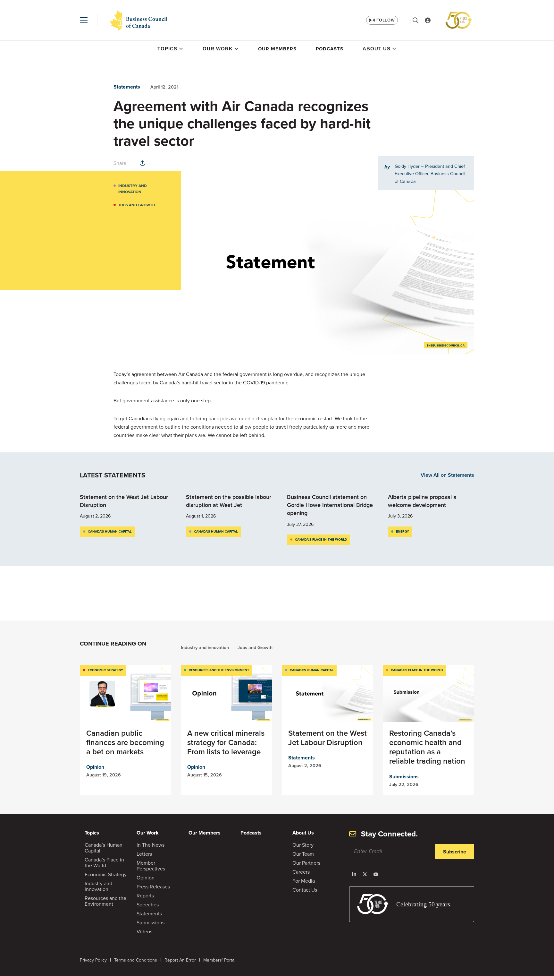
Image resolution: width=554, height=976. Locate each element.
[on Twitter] (365, 874)
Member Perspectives (151, 865)
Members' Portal (219, 960)
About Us (376, 48)
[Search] (415, 20)
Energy (402, 531)
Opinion (95, 767)
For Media (303, 881)
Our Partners (306, 863)
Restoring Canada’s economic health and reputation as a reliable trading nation (427, 747)
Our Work (218, 48)
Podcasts (329, 49)
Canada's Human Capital (109, 531)
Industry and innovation (132, 189)
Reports (145, 895)
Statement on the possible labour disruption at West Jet (228, 501)
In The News (150, 845)
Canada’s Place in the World (321, 539)
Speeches (148, 904)
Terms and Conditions (135, 960)
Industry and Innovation (98, 886)
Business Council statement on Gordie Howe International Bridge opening (330, 505)
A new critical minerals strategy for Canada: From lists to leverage (225, 742)
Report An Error (180, 960)
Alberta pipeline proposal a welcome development (422, 501)
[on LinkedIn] (354, 874)
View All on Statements (447, 475)
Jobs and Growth (136, 205)
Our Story (303, 845)
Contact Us (304, 890)
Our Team (303, 854)
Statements (126, 86)
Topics (167, 48)
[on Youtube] (376, 874)
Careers (301, 872)
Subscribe (454, 851)
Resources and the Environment (219, 670)
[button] (84, 20)
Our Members (277, 49)
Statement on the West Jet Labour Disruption (124, 501)
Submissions (404, 776)
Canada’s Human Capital (103, 847)
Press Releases (153, 886)
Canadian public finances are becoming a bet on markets (125, 742)
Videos (144, 931)
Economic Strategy (105, 670)
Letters (144, 854)
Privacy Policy (93, 960)
